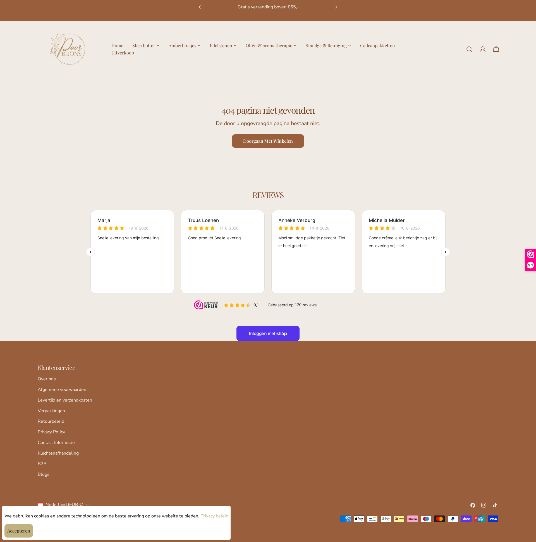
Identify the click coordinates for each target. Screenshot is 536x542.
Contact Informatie (56, 443)
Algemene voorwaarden (62, 389)
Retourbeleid (51, 421)
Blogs (43, 474)
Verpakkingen (51, 411)
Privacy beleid (214, 516)
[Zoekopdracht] (469, 49)
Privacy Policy (51, 432)
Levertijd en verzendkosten (65, 400)
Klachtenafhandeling (58, 453)
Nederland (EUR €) (64, 505)
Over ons (47, 379)
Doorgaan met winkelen (268, 141)
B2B (42, 464)
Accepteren (18, 531)
